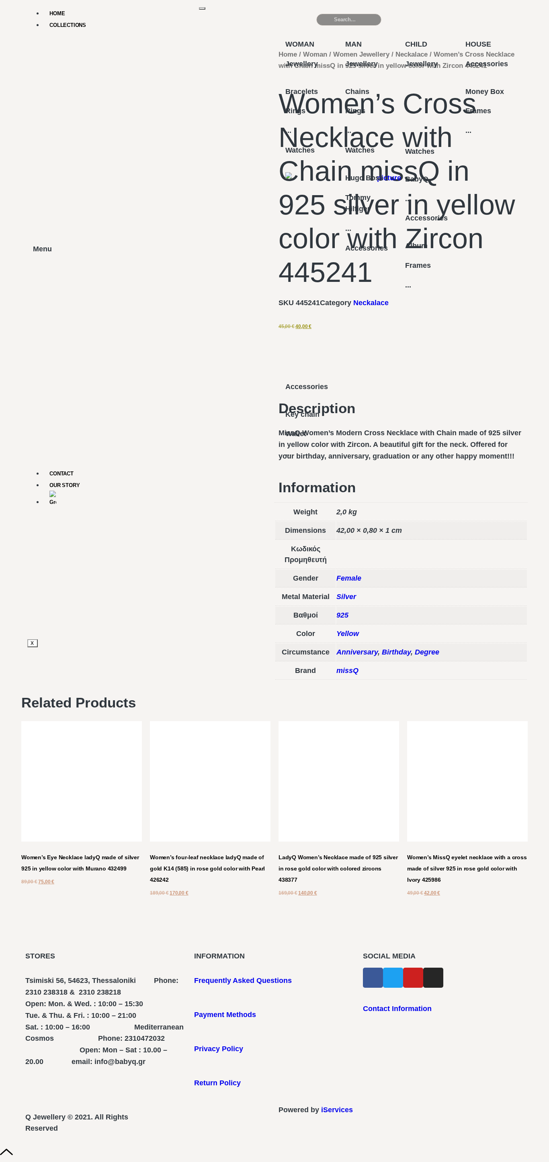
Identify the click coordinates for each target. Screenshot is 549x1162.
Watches (300, 150)
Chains (357, 92)
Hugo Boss (364, 178)
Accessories (306, 387)
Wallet (295, 434)
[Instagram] (433, 978)
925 (342, 615)
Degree (427, 652)
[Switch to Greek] (124, 499)
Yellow (347, 634)
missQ (347, 671)
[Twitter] (393, 978)
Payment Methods (225, 1015)
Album (416, 246)
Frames (418, 265)
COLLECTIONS (67, 25)
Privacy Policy (218, 1049)
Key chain (302, 414)
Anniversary (357, 652)
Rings (295, 111)
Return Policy (217, 1083)
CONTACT (61, 474)
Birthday (396, 652)
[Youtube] (413, 978)
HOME (57, 13)
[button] (479, 23)
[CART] (410, 19)
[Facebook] (373, 978)
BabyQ (416, 179)
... (288, 130)
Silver (346, 597)
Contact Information (397, 1009)
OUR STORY (64, 485)
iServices (337, 1110)
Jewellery (301, 64)
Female (348, 578)
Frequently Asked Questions (243, 980)
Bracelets (301, 92)
